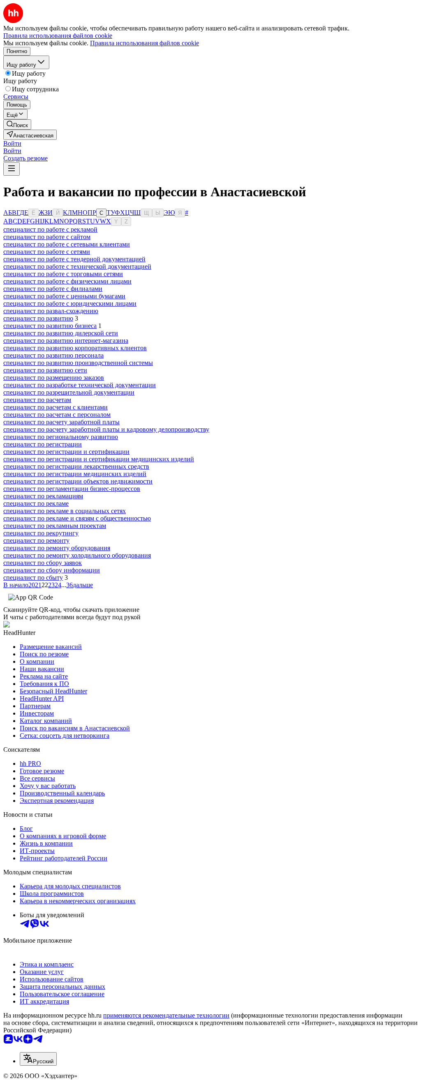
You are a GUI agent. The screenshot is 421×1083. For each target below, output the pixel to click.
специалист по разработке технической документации (79, 384)
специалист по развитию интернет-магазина (65, 340)
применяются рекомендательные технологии (166, 1015)
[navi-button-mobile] (11, 169)
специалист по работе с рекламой (50, 229)
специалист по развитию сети (45, 370)
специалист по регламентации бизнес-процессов (71, 488)
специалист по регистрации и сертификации (66, 451)
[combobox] (38, 1059)
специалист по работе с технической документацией (77, 266)
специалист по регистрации (42, 444)
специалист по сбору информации (51, 570)
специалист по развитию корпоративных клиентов (75, 347)
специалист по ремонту (36, 540)
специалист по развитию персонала (53, 355)
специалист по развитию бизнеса (50, 325)
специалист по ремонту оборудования (56, 547)
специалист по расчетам (37, 399)
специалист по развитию (38, 318)
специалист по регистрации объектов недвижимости (78, 481)
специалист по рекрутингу (41, 533)
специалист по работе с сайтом (46, 236)
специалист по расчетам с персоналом (57, 414)
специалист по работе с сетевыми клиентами (66, 244)
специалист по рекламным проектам (54, 525)
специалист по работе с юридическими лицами (69, 303)
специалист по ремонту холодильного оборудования (77, 555)
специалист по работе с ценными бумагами (64, 296)
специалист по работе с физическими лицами (67, 281)
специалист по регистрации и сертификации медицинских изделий (98, 459)
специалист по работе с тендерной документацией (74, 259)
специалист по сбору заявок (42, 562)
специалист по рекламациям (43, 496)
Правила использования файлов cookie (144, 43)
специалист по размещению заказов (53, 377)
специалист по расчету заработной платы (61, 421)
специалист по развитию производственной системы (78, 362)
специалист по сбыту (33, 577)
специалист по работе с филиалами (52, 288)
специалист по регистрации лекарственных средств (76, 466)
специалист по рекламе (36, 503)
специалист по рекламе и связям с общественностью (77, 518)
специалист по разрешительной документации (68, 392)
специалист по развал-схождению (50, 310)
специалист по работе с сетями (46, 251)
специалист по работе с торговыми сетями (63, 273)
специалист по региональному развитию (60, 436)
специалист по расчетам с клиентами (55, 407)
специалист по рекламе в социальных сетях (64, 510)
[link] (17, 124)
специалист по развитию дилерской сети (60, 333)
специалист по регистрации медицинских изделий (74, 473)
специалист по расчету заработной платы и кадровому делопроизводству (106, 429)
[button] (12, 143)
